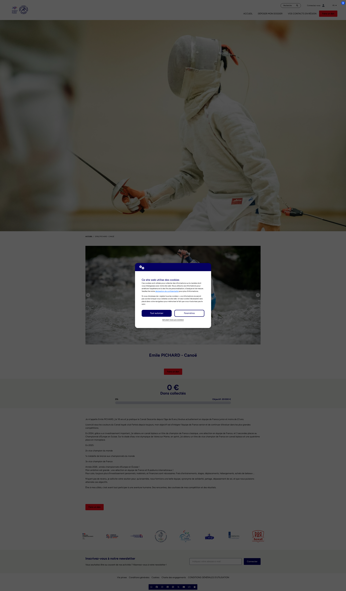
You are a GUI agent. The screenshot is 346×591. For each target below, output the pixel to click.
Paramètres (189, 313)
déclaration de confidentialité (167, 291)
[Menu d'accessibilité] (343, 3)
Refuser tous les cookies (173, 320)
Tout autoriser (156, 313)
